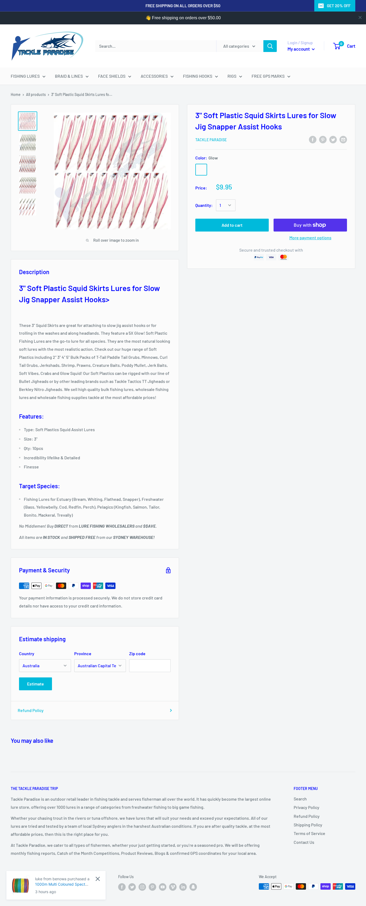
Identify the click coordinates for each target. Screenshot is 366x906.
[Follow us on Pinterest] (152, 887)
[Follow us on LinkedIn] (183, 887)
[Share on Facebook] (312, 139)
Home (16, 94)
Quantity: (204, 205)
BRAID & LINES (69, 76)
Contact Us (304, 842)
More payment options (310, 237)
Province (82, 653)
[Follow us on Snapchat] (193, 887)
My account (299, 48)
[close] (360, 17)
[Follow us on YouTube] (162, 887)
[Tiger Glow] (229, 169)
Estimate (35, 683)
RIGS (231, 76)
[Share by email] (343, 139)
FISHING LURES (25, 76)
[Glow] (201, 169)
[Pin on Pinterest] (323, 139)
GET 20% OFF (338, 5)
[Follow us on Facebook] (122, 887)
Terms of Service (309, 833)
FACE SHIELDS (111, 76)
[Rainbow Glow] (215, 169)
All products (36, 94)
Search (300, 798)
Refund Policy (31, 710)
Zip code (137, 653)
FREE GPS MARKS (268, 76)
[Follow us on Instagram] (142, 887)
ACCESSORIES (154, 76)
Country (26, 653)
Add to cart (232, 225)
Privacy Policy (306, 807)
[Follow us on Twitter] (132, 887)
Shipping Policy (308, 824)
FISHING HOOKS (197, 76)
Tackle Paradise (211, 139)
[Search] (270, 46)
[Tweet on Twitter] (333, 139)
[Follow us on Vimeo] (173, 887)
